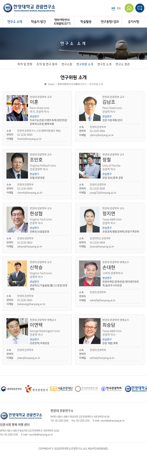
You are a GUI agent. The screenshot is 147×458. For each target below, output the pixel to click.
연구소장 (66, 64)
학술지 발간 (38, 22)
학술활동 (85, 22)
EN (119, 8)
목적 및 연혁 (24, 64)
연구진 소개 (104, 64)
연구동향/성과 (110, 22)
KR (113, 8)
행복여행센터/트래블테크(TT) (62, 21)
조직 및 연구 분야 (46, 64)
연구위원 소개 (84, 64)
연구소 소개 (14, 22)
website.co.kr (80, 452)
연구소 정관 (123, 64)
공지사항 (133, 22)
